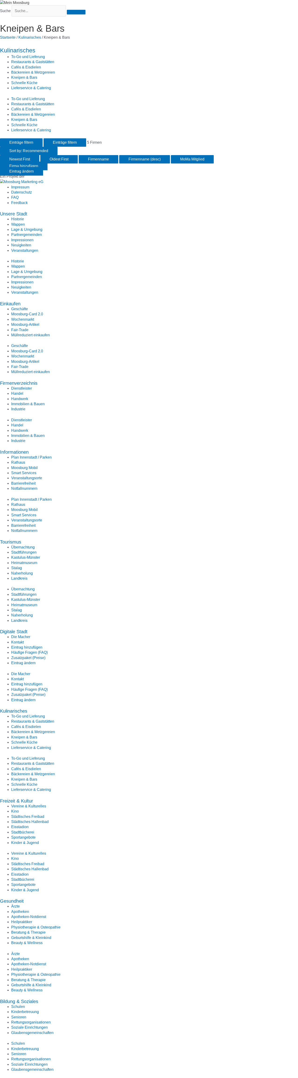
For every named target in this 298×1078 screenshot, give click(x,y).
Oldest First (59, 159)
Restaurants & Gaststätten (32, 62)
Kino (15, 811)
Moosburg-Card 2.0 (27, 314)
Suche (5, 11)
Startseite (8, 37)
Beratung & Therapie (28, 932)
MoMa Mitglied (192, 159)
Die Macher (20, 637)
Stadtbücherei (22, 832)
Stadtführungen (24, 552)
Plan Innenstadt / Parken (31, 457)
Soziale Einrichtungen (29, 1027)
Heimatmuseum (24, 563)
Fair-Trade (19, 330)
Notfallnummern (24, 488)
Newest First (19, 159)
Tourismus (10, 541)
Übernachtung (23, 547)
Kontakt (17, 642)
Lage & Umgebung (26, 229)
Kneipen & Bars (24, 77)
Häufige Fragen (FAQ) (29, 652)
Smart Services (23, 473)
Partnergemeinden (26, 235)
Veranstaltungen (24, 250)
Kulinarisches (29, 37)
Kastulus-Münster (25, 557)
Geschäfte (19, 309)
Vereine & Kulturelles (28, 806)
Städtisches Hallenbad (30, 822)
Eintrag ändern (23, 663)
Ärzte (15, 906)
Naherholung (22, 573)
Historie (17, 219)
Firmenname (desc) (145, 159)
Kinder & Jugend (25, 843)
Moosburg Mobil (24, 468)
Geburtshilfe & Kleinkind (31, 938)
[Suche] (76, 12)
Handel (17, 393)
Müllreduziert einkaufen (30, 335)
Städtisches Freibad (27, 817)
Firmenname (98, 159)
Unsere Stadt (13, 213)
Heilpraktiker (21, 922)
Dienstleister (21, 388)
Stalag (16, 568)
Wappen (18, 224)
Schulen (18, 1007)
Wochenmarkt (22, 319)
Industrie (18, 409)
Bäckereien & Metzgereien (33, 72)
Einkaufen (10, 303)
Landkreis (19, 578)
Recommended (28, 151)
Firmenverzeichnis (18, 383)
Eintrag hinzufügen (26, 647)
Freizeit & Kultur (16, 800)
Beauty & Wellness (27, 943)
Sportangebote (23, 837)
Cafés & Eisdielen (26, 67)
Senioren (18, 1017)
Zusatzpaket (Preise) (28, 658)
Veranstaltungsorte (26, 478)
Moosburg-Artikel (25, 324)
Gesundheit (12, 901)
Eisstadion (20, 827)
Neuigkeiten (21, 245)
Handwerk (19, 399)
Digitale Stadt (13, 631)
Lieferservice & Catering (31, 88)
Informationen (14, 452)
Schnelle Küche (24, 83)
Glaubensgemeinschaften (32, 1033)
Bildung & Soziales (19, 1001)
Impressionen (22, 240)
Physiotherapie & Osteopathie (36, 927)
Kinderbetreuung (25, 1012)
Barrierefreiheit (23, 483)
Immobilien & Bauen (28, 404)
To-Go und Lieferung (28, 57)
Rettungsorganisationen (31, 1022)
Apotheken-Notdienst (28, 917)
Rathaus (18, 462)
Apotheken (20, 912)
